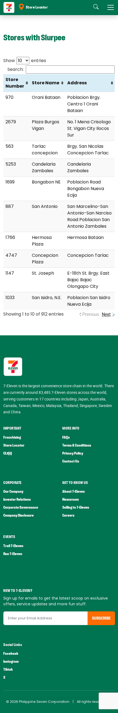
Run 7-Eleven (12, 554)
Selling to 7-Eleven (75, 507)
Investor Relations (17, 499)
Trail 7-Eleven (13, 546)
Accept (17, 703)
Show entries (24, 60)
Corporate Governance (20, 507)
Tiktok (8, 669)
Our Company (13, 491)
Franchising (12, 437)
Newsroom (70, 499)
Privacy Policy (72, 453)
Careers (68, 515)
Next (106, 314)
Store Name (45, 83)
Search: (15, 69)
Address (77, 83)
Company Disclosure (18, 515)
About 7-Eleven (73, 491)
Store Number (14, 82)
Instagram (11, 661)
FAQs (66, 437)
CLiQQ (7, 453)
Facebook (10, 653)
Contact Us (70, 461)
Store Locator (37, 7)
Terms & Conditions (76, 445)
